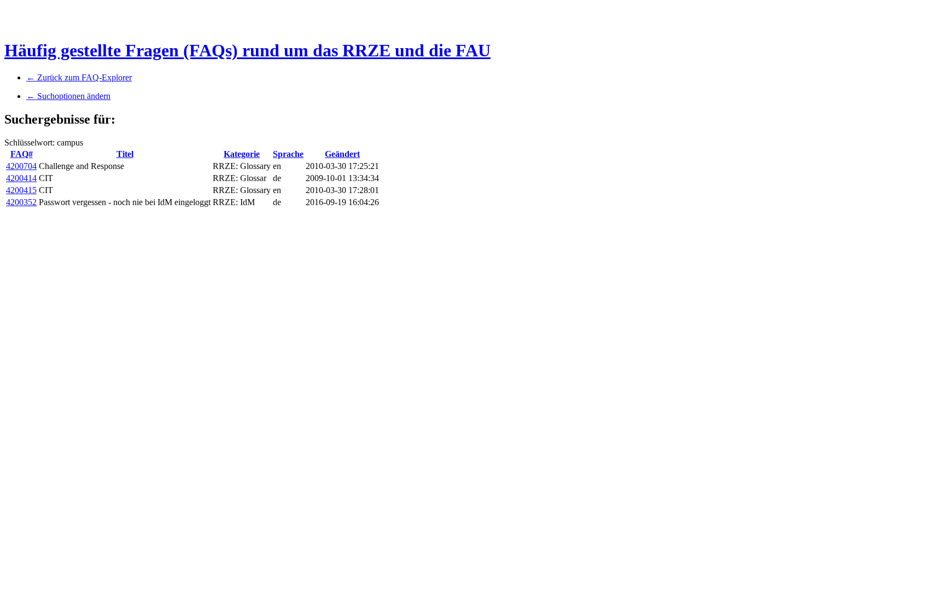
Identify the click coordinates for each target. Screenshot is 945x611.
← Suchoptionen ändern (68, 96)
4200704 (21, 166)
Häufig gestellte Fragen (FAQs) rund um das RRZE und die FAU (247, 50)
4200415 (21, 190)
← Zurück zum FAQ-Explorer (79, 77)
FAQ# (21, 154)
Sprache (288, 154)
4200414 (21, 178)
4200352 (21, 202)
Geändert (342, 154)
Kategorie (242, 154)
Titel (124, 154)
